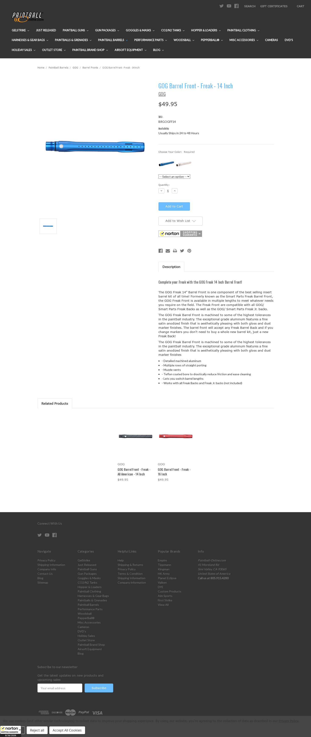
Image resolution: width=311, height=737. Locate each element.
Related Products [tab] (54, 403)
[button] (10, 731)
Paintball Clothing (242, 30)
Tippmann (164, 564)
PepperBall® (210, 40)
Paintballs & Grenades (72, 40)
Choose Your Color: (176, 151)
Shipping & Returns (130, 564)
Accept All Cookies (67, 730)
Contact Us (45, 573)
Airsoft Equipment (129, 50)
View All (163, 604)
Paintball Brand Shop (88, 50)
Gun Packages (105, 30)
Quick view (135, 432)
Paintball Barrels (111, 40)
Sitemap (42, 582)
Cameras (271, 40)
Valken (162, 582)
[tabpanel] (135, 448)
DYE (160, 587)
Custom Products (169, 591)
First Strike (165, 600)
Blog (157, 50)
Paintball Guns (74, 30)
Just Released (46, 30)
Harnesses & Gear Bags (28, 40)
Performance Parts (149, 40)
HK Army (164, 573)
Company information (132, 582)
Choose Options (135, 439)
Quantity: (164, 184)
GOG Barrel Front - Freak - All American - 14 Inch (134, 471)
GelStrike (19, 30)
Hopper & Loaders (204, 30)
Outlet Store (52, 50)
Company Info (46, 569)
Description (171, 267)
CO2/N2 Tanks (171, 30)
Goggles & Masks (139, 30)
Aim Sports (165, 596)
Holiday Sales (22, 50)
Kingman (163, 569)
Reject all (37, 730)
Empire (162, 560)
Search (250, 6)
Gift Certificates (274, 6)
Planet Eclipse (167, 578)
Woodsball (182, 40)
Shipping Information (51, 564)
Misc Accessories (243, 40)
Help (121, 560)
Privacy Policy (46, 560)
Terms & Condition (130, 573)
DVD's (289, 40)
